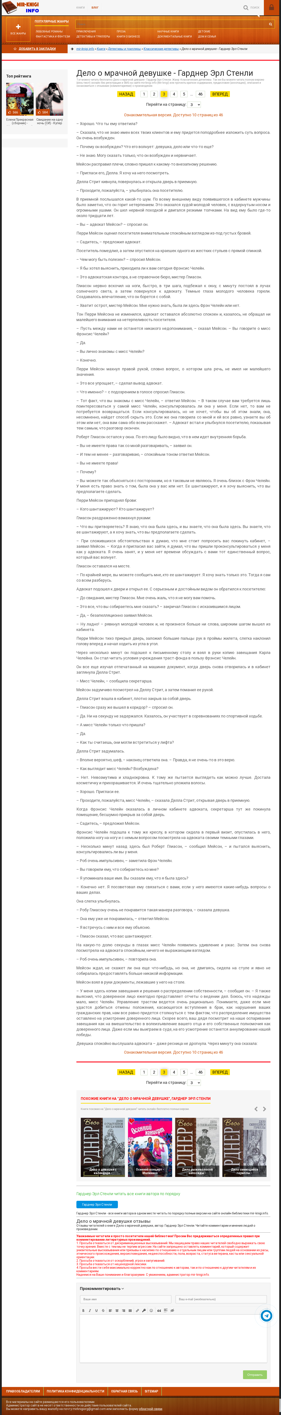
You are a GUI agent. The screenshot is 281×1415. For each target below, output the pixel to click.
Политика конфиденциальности (75, 1391)
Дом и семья (207, 36)
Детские (204, 31)
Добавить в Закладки (37, 49)
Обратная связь (124, 1391)
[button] (83, 1310)
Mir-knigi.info (35, 7)
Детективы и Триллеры (93, 36)
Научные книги (168, 31)
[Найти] (270, 24)
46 (200, 94)
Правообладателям (23, 1391)
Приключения (86, 31)
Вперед (220, 94)
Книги (80, 7)
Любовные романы (49, 31)
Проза (121, 31)
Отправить (255, 1374)
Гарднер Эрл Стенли (97, 1204)
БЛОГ (95, 7)
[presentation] (83, 1310)
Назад (126, 94)
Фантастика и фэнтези (53, 36)
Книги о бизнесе (128, 36)
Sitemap (151, 1391)
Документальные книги (174, 36)
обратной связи (150, 1409)
